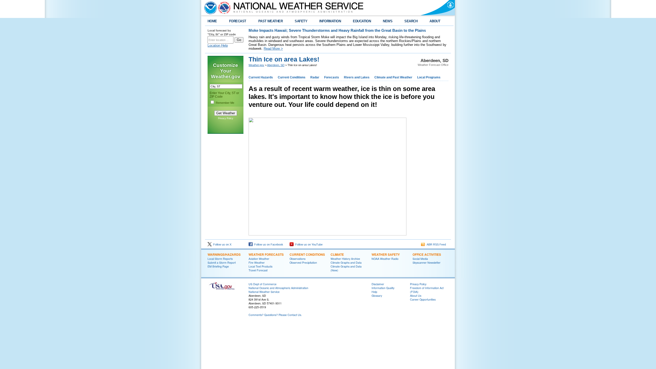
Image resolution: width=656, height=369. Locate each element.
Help (374, 292)
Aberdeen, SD (275, 65)
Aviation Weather (259, 259)
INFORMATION (330, 21)
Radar (314, 77)
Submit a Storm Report (222, 262)
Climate (337, 254)
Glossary (377, 296)
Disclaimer (378, 284)
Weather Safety (386, 254)
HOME (212, 21)
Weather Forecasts (266, 254)
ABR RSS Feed (435, 244)
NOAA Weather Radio (385, 259)
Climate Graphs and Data (346, 262)
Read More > (273, 48)
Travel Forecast (258, 270)
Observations (297, 259)
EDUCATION (362, 21)
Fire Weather (257, 262)
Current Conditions (291, 77)
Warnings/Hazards (224, 254)
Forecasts (331, 77)
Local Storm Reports (220, 259)
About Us (415, 296)
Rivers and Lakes (357, 77)
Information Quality (383, 288)
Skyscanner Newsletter (426, 262)
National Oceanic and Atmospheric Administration (278, 288)
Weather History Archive (345, 259)
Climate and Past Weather (393, 77)
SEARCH (410, 21)
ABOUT (434, 21)
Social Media (420, 259)
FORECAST (237, 21)
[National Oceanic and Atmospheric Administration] (209, 7)
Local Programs (428, 77)
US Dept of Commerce (262, 284)
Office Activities (427, 254)
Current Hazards (261, 77)
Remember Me (225, 102)
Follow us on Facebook (268, 244)
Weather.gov (256, 65)
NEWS (387, 21)
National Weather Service (264, 292)
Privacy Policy (225, 118)
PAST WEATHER (270, 21)
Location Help (218, 45)
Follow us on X (221, 244)
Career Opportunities (423, 299)
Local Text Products (260, 266)
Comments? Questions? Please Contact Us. (275, 315)
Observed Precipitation (303, 262)
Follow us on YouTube (308, 244)
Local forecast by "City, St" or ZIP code (222, 32)
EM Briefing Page (218, 266)
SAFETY (301, 21)
